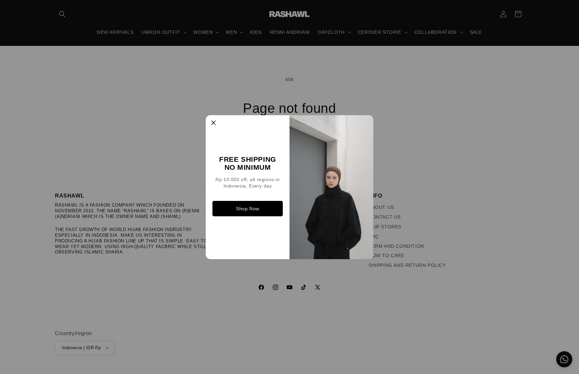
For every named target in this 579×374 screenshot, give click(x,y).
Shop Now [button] (247, 208)
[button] (213, 123)
